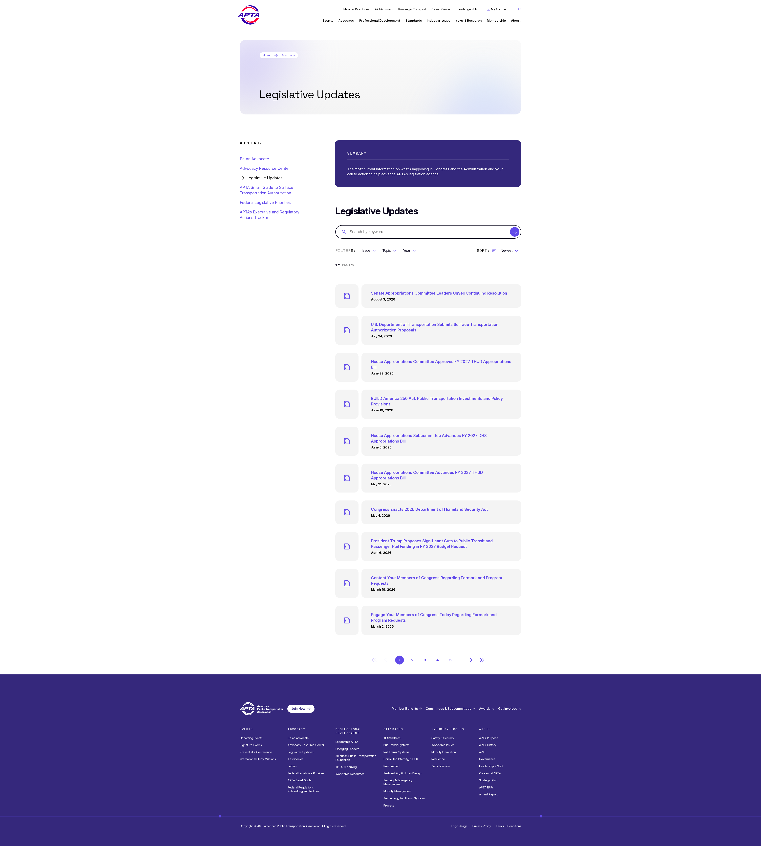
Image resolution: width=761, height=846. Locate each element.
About (516, 20)
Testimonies (295, 759)
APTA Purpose (488, 738)
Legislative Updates (301, 752)
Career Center (440, 9)
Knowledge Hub (466, 9)
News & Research (468, 20)
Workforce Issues (442, 745)
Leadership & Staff (491, 766)
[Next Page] (469, 660)
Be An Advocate (254, 159)
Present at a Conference (256, 752)
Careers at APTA (490, 773)
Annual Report (488, 794)
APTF (482, 752)
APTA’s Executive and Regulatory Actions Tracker (269, 215)
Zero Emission (440, 766)
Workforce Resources (350, 774)
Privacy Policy (481, 826)
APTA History (487, 745)
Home (267, 55)
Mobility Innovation (443, 752)
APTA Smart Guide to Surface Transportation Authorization (266, 190)
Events (328, 20)
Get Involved (507, 709)
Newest (506, 251)
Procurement (391, 766)
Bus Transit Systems (396, 745)
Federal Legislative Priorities (265, 202)
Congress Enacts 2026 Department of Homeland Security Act (429, 509)
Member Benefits (405, 709)
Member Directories (356, 9)
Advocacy (346, 20)
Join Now (298, 709)
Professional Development (379, 20)
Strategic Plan (488, 780)
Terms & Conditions (508, 826)
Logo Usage (459, 826)
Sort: (483, 250)
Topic (386, 251)
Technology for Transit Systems (404, 798)
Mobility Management (397, 791)
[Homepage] (248, 15)
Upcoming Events (251, 738)
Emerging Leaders (347, 749)
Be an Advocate (298, 738)
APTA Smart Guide (300, 780)
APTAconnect (384, 9)
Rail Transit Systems (396, 752)
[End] (482, 660)
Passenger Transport (412, 9)
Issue (366, 251)
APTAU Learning (346, 767)
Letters (292, 766)
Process (388, 805)
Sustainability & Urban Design (402, 773)
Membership (496, 20)
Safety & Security (442, 738)
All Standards (392, 738)
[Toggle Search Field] (519, 9)
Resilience (438, 759)
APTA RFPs (486, 787)
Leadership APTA (347, 741)
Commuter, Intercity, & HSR (400, 759)
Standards (413, 20)
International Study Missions (258, 759)
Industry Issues (438, 20)
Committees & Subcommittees (448, 709)
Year (406, 251)
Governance (487, 759)
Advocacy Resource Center (265, 168)
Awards (484, 709)
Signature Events (251, 745)
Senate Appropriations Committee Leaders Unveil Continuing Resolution (439, 293)
